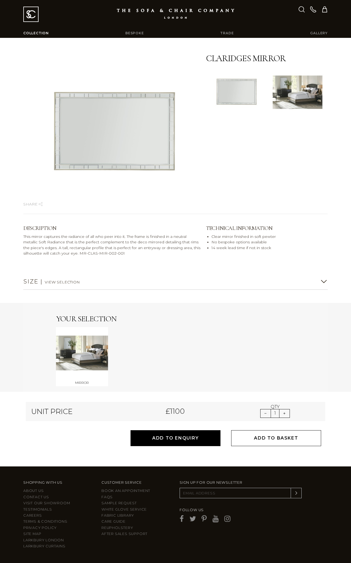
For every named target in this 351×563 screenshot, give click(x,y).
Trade (227, 33)
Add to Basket (276, 438)
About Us (33, 491)
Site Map (32, 534)
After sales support (124, 534)
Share (31, 204)
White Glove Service (124, 509)
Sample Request (119, 503)
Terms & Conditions (45, 521)
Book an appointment (125, 491)
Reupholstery (117, 528)
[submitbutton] (296, 493)
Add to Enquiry (175, 438)
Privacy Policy (40, 528)
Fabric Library (117, 515)
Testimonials (37, 509)
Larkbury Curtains (44, 546)
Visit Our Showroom (46, 503)
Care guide (113, 521)
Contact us (36, 497)
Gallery (319, 33)
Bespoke (134, 33)
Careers (32, 515)
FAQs (107, 497)
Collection (36, 33)
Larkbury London (43, 540)
